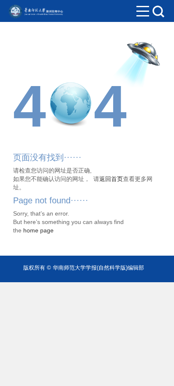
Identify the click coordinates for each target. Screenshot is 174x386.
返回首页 (111, 178)
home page (38, 230)
